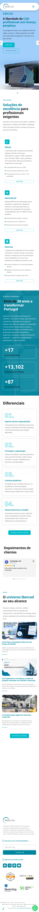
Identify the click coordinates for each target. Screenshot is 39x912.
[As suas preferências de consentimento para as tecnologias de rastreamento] (3, 909)
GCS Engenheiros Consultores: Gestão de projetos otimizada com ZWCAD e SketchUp (18, 679)
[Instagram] (10, 865)
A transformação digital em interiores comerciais (16, 716)
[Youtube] (19, 865)
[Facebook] (5, 865)
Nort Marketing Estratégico (24, 908)
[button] (33, 6)
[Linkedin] (14, 865)
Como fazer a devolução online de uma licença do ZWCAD (17, 643)
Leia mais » (5, 654)
